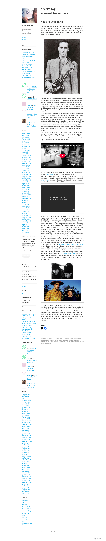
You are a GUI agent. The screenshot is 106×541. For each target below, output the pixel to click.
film (23, 502)
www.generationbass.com (77, 341)
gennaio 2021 (26, 146)
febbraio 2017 (26, 211)
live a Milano (26, 506)
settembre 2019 (27, 163)
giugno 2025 (26, 141)
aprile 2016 (25, 230)
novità (24, 515)
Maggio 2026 (26, 133)
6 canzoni (27, 25)
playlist (24, 521)
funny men (46, 340)
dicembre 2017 (26, 195)
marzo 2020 (25, 154)
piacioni (24, 519)
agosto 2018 (25, 182)
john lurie (52, 340)
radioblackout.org (45, 341)
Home (24, 37)
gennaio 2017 (26, 213)
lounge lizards (58, 340)
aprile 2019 (25, 167)
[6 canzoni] (29, 23)
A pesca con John (52, 22)
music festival (26, 512)
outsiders (70, 340)
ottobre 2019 (26, 161)
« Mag (24, 286)
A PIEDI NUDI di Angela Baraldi (27, 68)
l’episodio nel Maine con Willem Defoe (71, 244)
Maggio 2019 (26, 165)
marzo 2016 (25, 232)
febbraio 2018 (26, 191)
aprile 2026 (25, 135)
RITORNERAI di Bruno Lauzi (31, 107)
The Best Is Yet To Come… (32, 115)
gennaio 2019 (26, 172)
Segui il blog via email (28, 236)
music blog (63, 338)
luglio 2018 (25, 184)
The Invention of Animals (68, 253)
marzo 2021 (25, 144)
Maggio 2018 (26, 187)
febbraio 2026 (26, 139)
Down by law (49, 174)
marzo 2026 (25, 137)
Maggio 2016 (26, 228)
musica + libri (26, 514)
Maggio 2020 (26, 152)
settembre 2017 (26, 198)
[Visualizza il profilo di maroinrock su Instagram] (24, 293)
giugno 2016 (25, 226)
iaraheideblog (31, 122)
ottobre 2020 (26, 148)
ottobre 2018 (26, 178)
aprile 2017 (25, 208)
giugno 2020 (26, 150)
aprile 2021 (25, 143)
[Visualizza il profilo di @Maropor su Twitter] (22, 293)
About (24, 40)
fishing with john (78, 338)
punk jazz (76, 340)
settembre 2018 (27, 180)
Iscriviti (26, 255)
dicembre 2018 (26, 174)
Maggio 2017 (26, 206)
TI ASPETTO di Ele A (28, 77)
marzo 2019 (25, 169)
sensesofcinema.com (55, 341)
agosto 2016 (25, 223)
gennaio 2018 (26, 193)
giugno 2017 (25, 204)
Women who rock (27, 525)
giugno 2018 (25, 185)
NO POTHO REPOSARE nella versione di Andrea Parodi (29, 64)
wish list (68, 341)
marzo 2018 (25, 189)
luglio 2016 (25, 225)
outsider (68, 338)
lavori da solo (45, 180)
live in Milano (26, 508)
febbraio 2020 (26, 156)
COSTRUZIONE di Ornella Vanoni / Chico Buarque (28, 73)
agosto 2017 (25, 200)
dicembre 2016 (26, 215)
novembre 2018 (26, 176)
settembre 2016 (26, 221)
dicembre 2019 (26, 159)
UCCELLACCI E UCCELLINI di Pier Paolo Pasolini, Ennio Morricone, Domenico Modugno (29, 56)
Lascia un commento (46, 343)
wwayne (29, 105)
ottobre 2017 (26, 197)
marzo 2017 (25, 210)
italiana (24, 504)
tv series (63, 341)
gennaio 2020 (26, 157)
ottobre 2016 (26, 219)
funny (42, 340)
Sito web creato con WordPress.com (50, 532)
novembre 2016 (26, 217)
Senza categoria (27, 523)
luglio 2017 (25, 202)
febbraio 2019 (26, 170)
